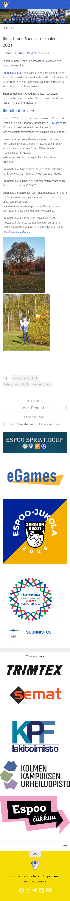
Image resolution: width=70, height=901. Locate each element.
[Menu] (65, 4)
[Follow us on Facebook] (21, 890)
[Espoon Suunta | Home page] (6, 5)
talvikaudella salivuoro (17, 231)
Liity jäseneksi (35, 12)
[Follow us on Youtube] (48, 890)
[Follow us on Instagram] (28, 890)
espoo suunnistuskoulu (25, 378)
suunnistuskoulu (41, 384)
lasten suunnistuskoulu (16, 384)
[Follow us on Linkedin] (41, 890)
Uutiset (9, 28)
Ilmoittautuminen (18, 110)
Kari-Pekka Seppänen (21, 53)
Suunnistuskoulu (12, 73)
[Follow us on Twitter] (35, 890)
